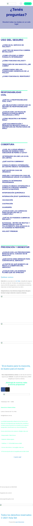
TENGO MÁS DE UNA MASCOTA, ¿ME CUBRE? (16, 65)
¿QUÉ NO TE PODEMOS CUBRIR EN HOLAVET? (16, 218)
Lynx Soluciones (20, 522)
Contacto (4, 473)
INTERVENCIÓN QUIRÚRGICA (13, 193)
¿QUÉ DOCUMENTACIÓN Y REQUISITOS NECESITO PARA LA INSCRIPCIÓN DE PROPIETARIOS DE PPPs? (16, 126)
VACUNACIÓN (7, 200)
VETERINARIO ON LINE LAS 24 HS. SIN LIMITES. (15, 157)
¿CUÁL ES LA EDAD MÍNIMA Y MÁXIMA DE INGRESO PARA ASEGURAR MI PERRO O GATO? (14, 151)
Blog (3, 467)
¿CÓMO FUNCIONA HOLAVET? (14, 61)
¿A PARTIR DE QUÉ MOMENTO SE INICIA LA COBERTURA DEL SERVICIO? (15, 265)
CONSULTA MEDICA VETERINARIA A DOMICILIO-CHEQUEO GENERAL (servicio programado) (16, 187)
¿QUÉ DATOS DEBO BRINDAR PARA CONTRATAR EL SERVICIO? (16, 259)
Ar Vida (18, 281)
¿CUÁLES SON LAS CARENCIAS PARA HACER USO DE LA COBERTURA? (14, 212)
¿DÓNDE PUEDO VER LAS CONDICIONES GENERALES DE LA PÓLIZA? (15, 71)
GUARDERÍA (7, 207)
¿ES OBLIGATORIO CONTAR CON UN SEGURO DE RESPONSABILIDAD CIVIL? (16, 106)
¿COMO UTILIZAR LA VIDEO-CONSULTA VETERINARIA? (13, 56)
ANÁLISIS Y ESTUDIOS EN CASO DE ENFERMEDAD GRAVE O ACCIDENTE (16, 176)
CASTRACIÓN (7, 204)
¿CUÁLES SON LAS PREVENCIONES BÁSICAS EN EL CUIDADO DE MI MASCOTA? (16, 253)
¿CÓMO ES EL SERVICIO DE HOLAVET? (13, 45)
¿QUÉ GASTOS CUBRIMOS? (13, 161)
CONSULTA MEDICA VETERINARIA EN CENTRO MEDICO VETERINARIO (16, 166)
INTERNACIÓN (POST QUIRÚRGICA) (16, 196)
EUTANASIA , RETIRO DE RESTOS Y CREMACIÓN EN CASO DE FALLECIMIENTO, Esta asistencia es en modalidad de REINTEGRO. (16, 225)
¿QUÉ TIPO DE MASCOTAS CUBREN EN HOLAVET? (16, 51)
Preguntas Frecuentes (8, 479)
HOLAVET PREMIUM (10, 231)
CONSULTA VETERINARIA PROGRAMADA (12, 181)
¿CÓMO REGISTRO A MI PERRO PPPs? (14, 119)
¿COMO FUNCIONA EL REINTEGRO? (16, 76)
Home (3, 461)
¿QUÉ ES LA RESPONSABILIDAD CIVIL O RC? (14, 100)
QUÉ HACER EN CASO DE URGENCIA (12, 171)
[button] (3, 3)
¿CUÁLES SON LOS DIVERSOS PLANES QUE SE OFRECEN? (14, 271)
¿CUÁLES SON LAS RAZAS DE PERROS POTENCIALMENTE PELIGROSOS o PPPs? (14, 113)
